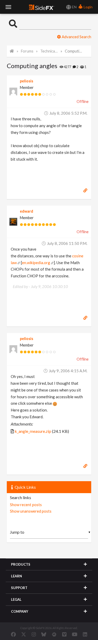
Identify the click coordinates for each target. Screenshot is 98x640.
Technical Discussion (49, 51)
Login (88, 7)
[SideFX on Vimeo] (64, 634)
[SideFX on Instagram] (34, 634)
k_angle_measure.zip (33, 431)
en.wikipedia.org (36, 262)
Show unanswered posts (30, 511)
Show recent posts (26, 504)
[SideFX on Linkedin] (85, 634)
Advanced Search (76, 36)
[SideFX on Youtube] (74, 634)
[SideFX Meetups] (54, 634)
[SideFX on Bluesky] (43, 634)
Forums (27, 51)
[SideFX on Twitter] (23, 634)
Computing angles (74, 51)
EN (74, 7)
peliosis (26, 81)
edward (26, 211)
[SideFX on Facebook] (13, 634)
